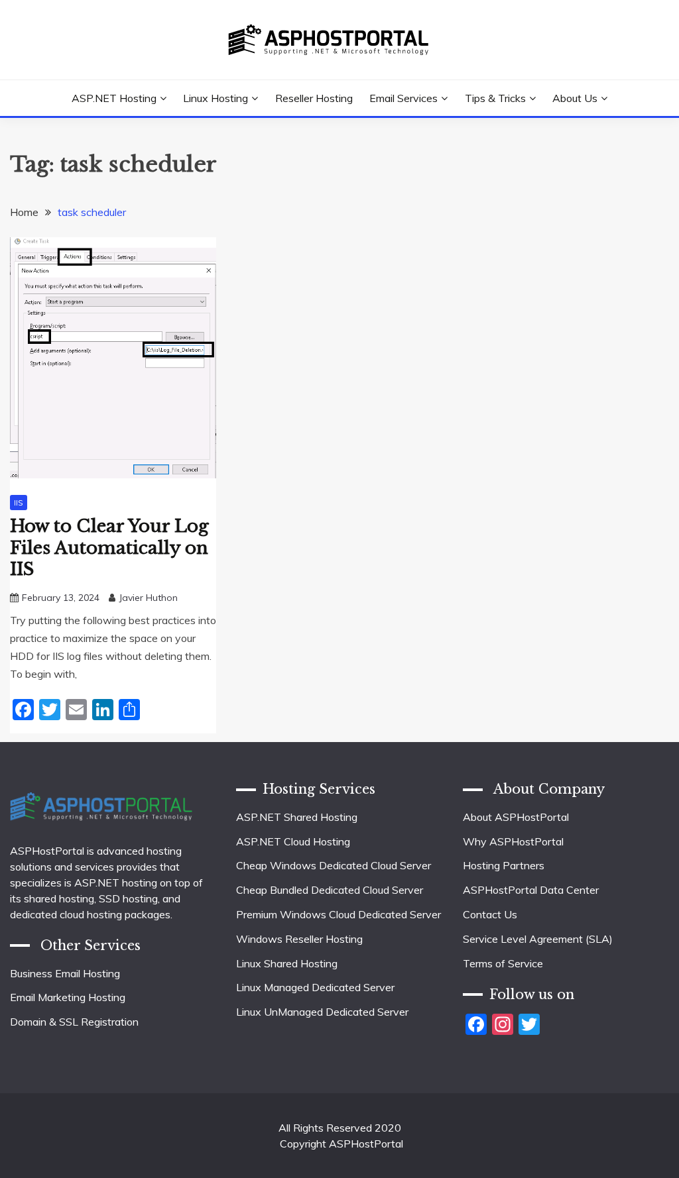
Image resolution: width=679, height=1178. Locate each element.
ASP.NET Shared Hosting (296, 817)
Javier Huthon (148, 598)
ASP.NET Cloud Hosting (293, 841)
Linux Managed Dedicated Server (315, 987)
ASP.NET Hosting (114, 98)
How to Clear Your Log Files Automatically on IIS (109, 547)
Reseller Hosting (314, 98)
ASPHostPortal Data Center (531, 889)
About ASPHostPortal (516, 817)
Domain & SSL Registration (74, 1021)
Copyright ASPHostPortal (341, 1143)
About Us (574, 98)
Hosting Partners (503, 865)
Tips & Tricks (495, 98)
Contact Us (490, 914)
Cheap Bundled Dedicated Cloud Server (329, 889)
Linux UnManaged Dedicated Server (322, 1011)
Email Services (403, 98)
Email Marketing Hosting (67, 997)
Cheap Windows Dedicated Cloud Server (333, 865)
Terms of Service (503, 963)
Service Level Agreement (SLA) (538, 938)
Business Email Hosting (65, 973)
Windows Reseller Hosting (299, 938)
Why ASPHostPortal (513, 841)
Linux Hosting (215, 98)
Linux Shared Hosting (287, 963)
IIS (18, 503)
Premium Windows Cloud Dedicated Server (338, 914)
